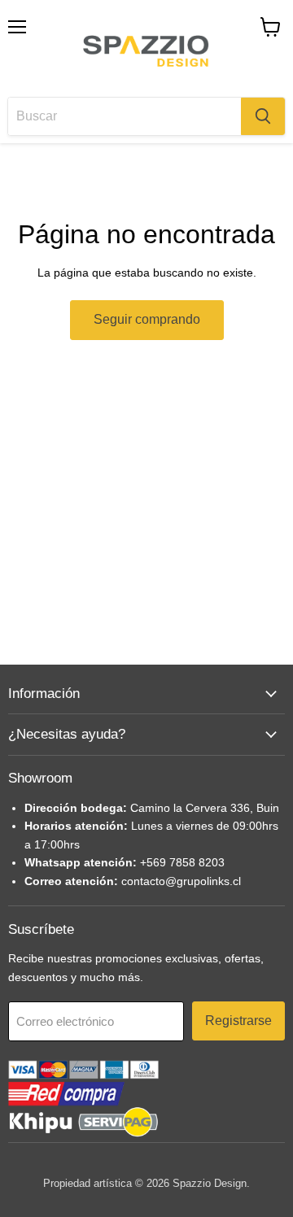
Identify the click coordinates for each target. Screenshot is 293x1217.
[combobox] (124, 116)
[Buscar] (263, 116)
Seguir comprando (147, 319)
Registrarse (238, 1020)
